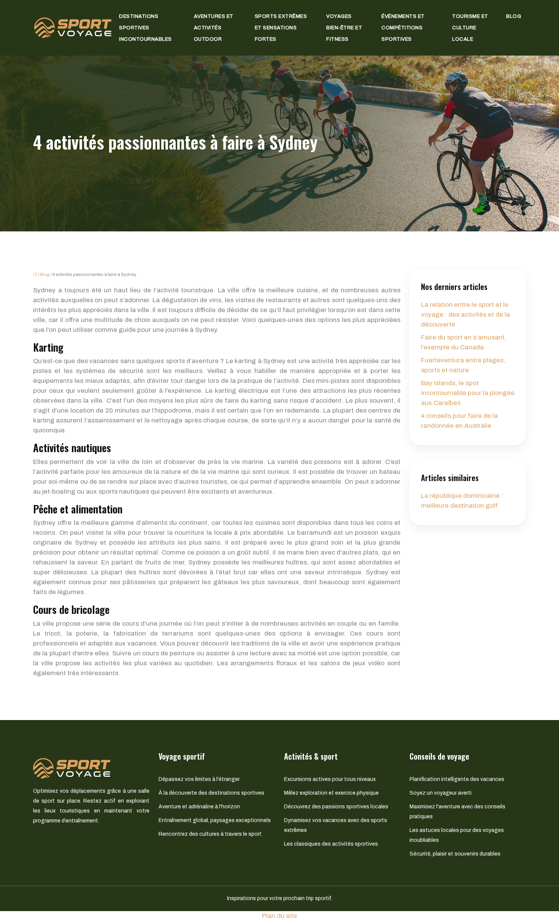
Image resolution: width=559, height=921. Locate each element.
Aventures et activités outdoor (213, 28)
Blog (513, 16)
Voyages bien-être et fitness (344, 28)
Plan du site (279, 915)
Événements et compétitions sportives (403, 28)
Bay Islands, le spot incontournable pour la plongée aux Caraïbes (468, 392)
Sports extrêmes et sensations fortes (281, 28)
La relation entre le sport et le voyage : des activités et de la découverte (465, 314)
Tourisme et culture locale (470, 28)
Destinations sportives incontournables (145, 28)
